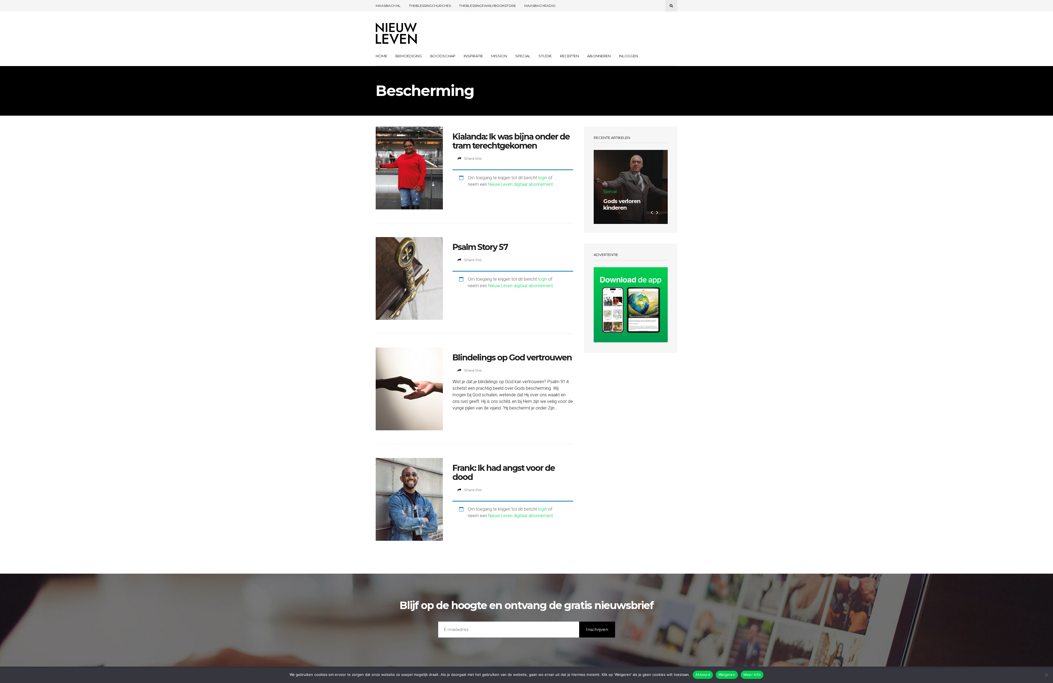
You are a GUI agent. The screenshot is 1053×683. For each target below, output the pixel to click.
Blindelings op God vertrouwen (512, 357)
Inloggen (628, 56)
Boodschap (442, 56)
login (542, 177)
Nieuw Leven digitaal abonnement (520, 184)
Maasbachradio (540, 6)
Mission (499, 56)
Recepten (569, 56)
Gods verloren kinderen (621, 204)
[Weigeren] (1046, 675)
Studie (545, 56)
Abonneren (599, 56)
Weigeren (726, 674)
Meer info (752, 674)
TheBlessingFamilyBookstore (487, 6)
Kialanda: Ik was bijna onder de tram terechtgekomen (511, 141)
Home (381, 56)
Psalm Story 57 (480, 247)
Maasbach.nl (388, 6)
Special (522, 56)
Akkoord (702, 674)
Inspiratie (473, 56)
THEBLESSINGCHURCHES (430, 6)
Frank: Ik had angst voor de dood (503, 472)
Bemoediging (408, 56)
